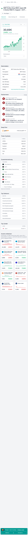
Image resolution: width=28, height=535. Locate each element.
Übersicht (3, 16)
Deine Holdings (12, 16)
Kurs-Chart (7, 24)
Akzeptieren (20, 532)
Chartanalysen (6, 54)
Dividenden (22, 16)
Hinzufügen (6, 13)
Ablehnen (7, 532)
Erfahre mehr (21, 530)
